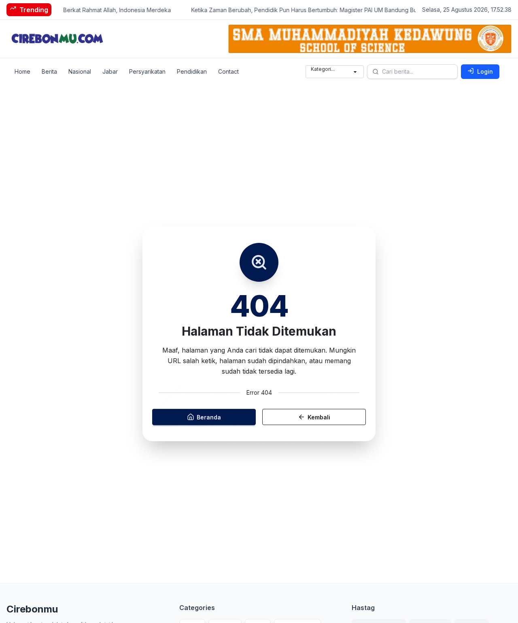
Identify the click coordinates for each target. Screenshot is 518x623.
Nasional (79, 71)
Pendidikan (192, 71)
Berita (49, 71)
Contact (228, 71)
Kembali (319, 416)
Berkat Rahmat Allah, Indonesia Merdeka (110, 9)
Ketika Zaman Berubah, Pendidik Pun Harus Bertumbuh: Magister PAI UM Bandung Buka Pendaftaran (318, 9)
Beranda (209, 416)
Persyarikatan (147, 71)
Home (22, 71)
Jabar (110, 71)
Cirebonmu (32, 609)
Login (485, 71)
